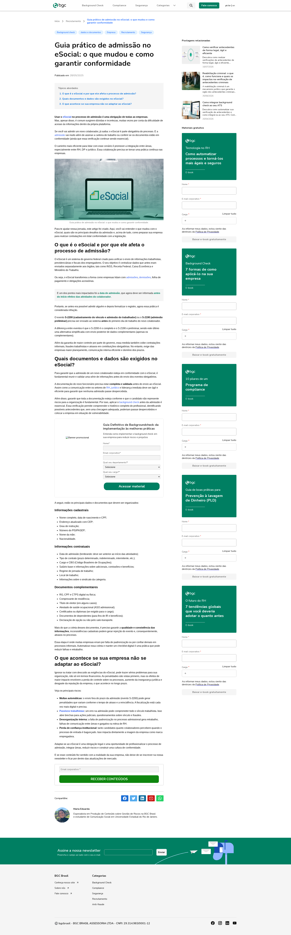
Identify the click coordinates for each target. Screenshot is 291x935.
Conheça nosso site (65, 882)
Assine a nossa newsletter (78, 850)
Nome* (106, 443)
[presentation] (59, 5)
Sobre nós (60, 888)
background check (129, 402)
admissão (60, 135)
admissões (132, 277)
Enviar (161, 852)
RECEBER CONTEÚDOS (109, 779)
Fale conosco (209, 5)
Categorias (163, 5)
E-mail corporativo (191, 199)
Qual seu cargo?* (111, 472)
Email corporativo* (112, 453)
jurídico (115, 387)
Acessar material (132, 486)
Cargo (185, 214)
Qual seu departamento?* (115, 462)
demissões (145, 277)
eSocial (67, 117)
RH (108, 387)
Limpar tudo (229, 213)
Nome (185, 184)
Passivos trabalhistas (71, 711)
